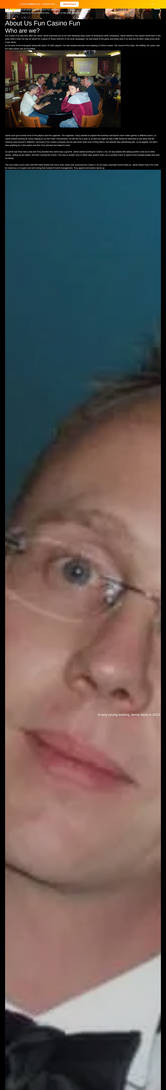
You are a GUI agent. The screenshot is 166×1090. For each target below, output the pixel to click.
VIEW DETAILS (69, 4)
